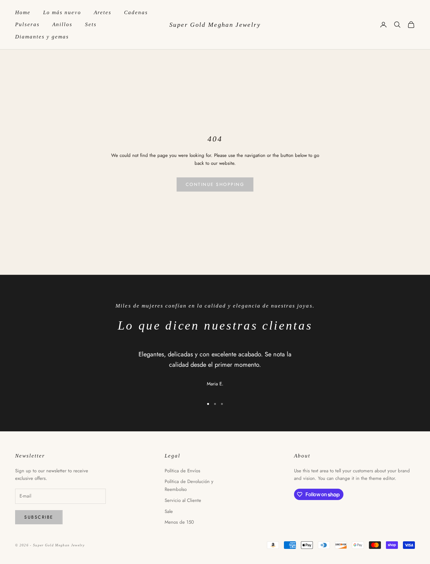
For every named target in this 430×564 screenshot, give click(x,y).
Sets (91, 24)
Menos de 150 (179, 522)
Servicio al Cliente (183, 500)
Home (23, 12)
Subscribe (39, 517)
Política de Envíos (182, 470)
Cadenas (136, 12)
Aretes (102, 12)
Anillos (62, 24)
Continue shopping (215, 184)
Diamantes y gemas (42, 37)
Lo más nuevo (62, 12)
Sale (169, 511)
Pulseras (27, 24)
